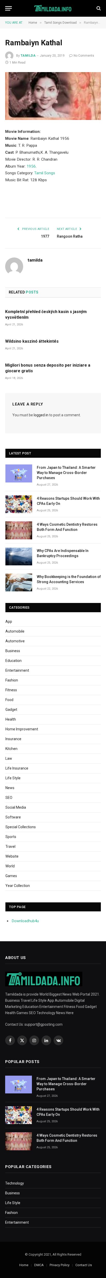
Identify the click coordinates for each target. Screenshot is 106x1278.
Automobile (14, 631)
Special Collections (20, 827)
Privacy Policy (59, 1265)
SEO (8, 798)
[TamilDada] (53, 8)
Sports (10, 837)
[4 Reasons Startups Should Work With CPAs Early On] (18, 504)
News (9, 788)
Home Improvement (21, 729)
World (10, 866)
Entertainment (17, 670)
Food (9, 700)
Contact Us (83, 1265)
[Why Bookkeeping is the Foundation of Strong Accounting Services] (18, 582)
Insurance (13, 739)
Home (23, 1265)
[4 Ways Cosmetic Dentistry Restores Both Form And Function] (18, 530)
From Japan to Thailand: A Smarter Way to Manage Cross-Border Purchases (66, 472)
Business (12, 651)
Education (13, 661)
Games (11, 876)
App (8, 621)
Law (8, 758)
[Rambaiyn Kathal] (53, 96)
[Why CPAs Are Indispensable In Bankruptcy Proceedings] (18, 556)
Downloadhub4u (25, 921)
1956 (31, 166)
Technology (14, 1183)
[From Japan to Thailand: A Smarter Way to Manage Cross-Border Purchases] (18, 473)
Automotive (15, 641)
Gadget (11, 709)
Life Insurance (16, 768)
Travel (10, 846)
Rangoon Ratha (70, 236)
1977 (45, 236)
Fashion (11, 680)
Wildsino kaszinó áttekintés (32, 341)
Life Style (13, 778)
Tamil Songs (44, 173)
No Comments (84, 55)
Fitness (11, 690)
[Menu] (8, 8)
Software (13, 817)
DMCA (39, 1265)
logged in (41, 415)
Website (12, 856)
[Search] (98, 8)
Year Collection (17, 886)
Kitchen (11, 749)
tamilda (28, 55)
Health (10, 719)
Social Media (15, 807)
